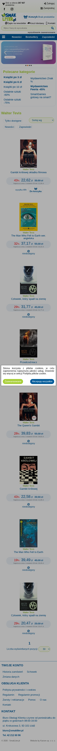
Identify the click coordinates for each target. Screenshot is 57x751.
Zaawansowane (13, 381)
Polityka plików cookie (34, 373)
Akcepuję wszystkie (42, 381)
